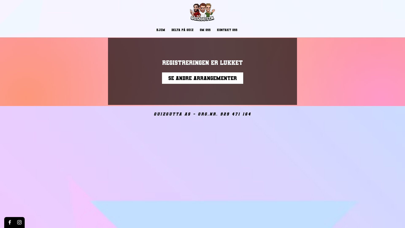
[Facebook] (10, 222)
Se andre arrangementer (202, 78)
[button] (182, 30)
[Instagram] (19, 222)
